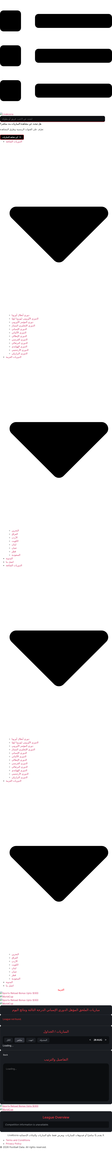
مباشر (19, 1040)
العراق (15, 534)
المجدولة (43, 1040)
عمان (14, 547)
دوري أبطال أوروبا (20, 315)
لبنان (14, 544)
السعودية (16, 554)
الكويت (15, 540)
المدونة (9, 558)
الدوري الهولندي (19, 346)
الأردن (15, 537)
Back (5, 1055)
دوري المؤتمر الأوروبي (22, 322)
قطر (14, 551)
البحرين (15, 530)
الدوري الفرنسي (19, 339)
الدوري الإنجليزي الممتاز (23, 325)
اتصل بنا (10, 561)
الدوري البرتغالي (20, 342)
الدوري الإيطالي (19, 336)
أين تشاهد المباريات (10, 137)
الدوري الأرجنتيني (20, 349)
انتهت (31, 1040)
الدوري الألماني (19, 332)
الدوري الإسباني (19, 329)
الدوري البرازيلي (19, 353)
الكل (8, 1040)
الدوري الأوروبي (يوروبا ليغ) (25, 318)
